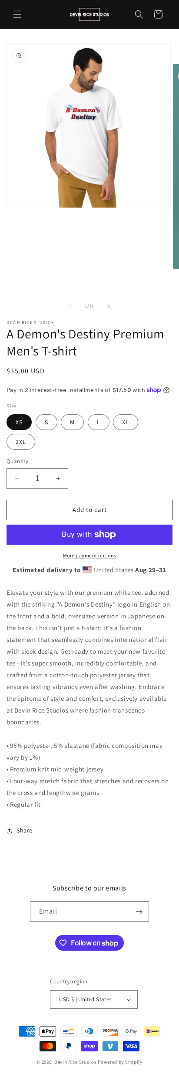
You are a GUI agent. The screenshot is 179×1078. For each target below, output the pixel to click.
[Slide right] (108, 306)
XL (125, 422)
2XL (21, 442)
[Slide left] (70, 306)
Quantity (17, 461)
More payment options (89, 555)
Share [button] (25, 830)
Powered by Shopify (120, 1062)
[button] (17, 14)
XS (19, 422)
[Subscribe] (139, 911)
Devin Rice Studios (75, 1062)
